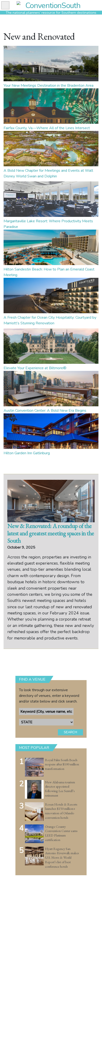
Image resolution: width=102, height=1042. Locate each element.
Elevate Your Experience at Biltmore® (35, 368)
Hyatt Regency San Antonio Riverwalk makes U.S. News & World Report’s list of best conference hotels (62, 858)
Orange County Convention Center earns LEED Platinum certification (61, 833)
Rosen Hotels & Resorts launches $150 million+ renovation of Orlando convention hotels (61, 811)
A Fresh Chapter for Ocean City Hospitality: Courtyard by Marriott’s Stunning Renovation (50, 320)
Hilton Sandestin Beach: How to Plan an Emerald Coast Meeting (49, 272)
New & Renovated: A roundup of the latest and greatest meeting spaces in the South (50, 533)
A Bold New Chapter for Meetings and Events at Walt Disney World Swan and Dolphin (48, 173)
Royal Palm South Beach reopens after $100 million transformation (62, 764)
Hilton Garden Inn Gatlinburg (27, 453)
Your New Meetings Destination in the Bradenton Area (48, 85)
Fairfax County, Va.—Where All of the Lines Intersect (47, 128)
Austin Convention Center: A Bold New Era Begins (45, 410)
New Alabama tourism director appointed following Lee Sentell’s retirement (60, 789)
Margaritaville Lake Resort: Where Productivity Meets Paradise (48, 224)
